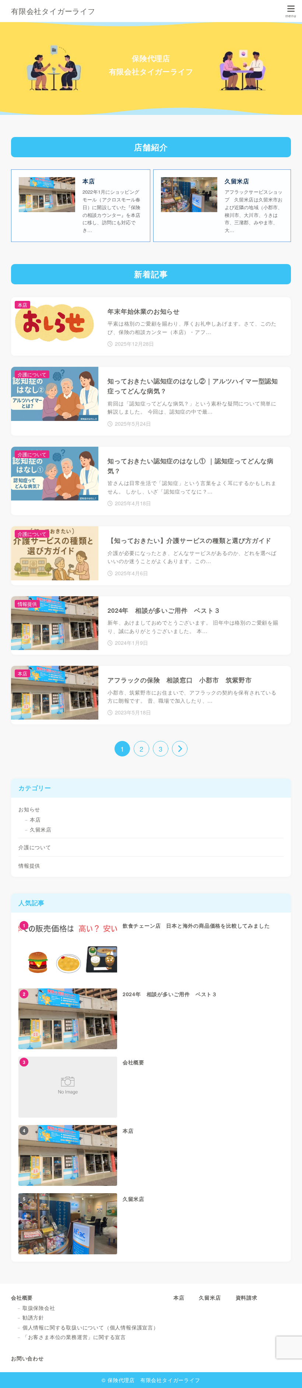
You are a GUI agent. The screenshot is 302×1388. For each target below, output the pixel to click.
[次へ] (179, 748)
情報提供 (29, 865)
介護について (34, 847)
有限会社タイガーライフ (53, 11)
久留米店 (41, 829)
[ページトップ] (287, 1373)
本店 (35, 819)
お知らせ (29, 809)
